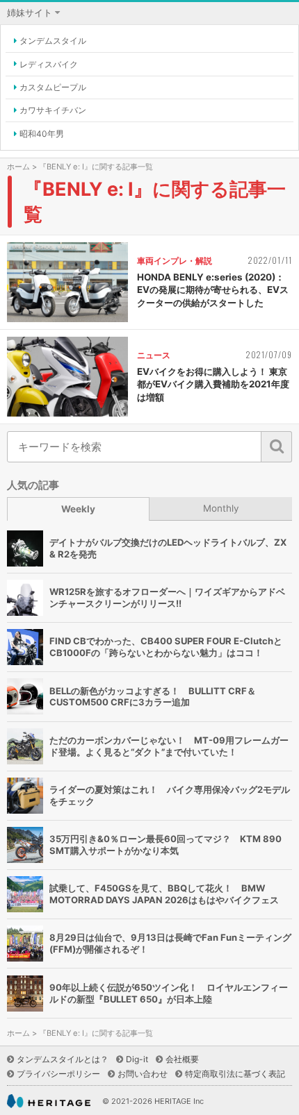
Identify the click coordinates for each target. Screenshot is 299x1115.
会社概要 (182, 1059)
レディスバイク (48, 64)
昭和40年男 (41, 133)
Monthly (221, 508)
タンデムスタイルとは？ (62, 1059)
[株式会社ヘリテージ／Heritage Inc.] (48, 1101)
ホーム (18, 166)
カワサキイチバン (52, 110)
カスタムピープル (52, 87)
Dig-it (137, 1059)
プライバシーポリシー (58, 1073)
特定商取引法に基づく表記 (235, 1073)
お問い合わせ (143, 1073)
